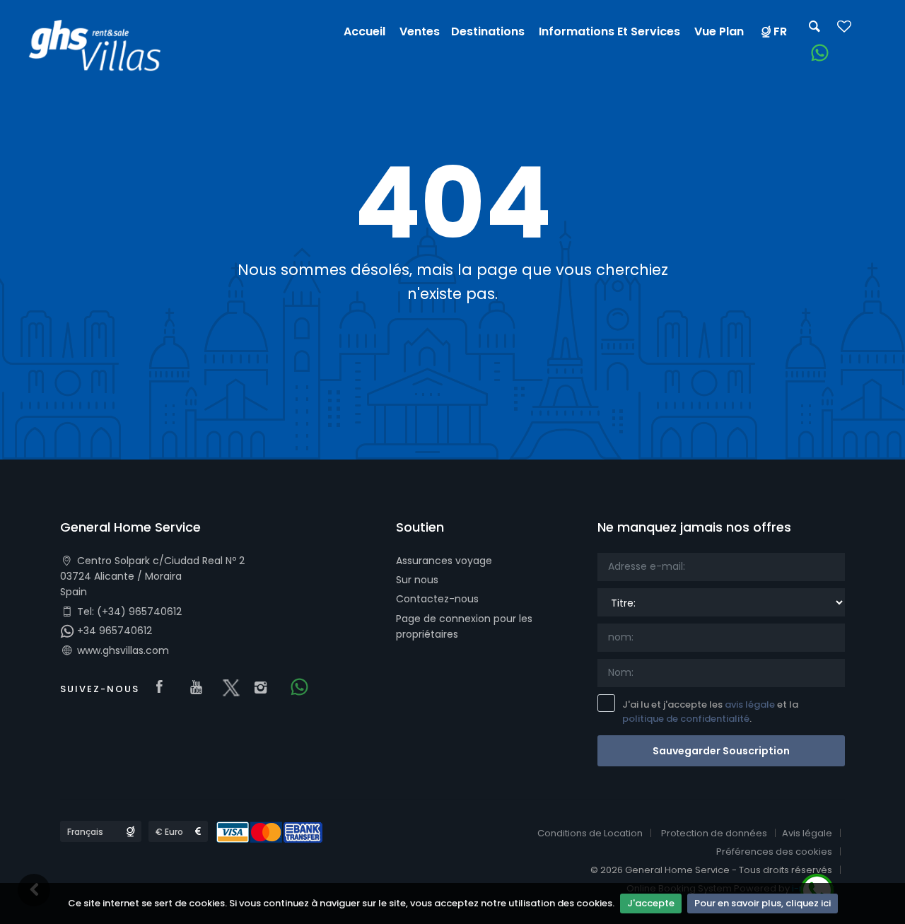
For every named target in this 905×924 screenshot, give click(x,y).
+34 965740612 (113, 631)
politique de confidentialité (685, 718)
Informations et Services (609, 31)
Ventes (419, 31)
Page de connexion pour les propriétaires (464, 626)
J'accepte (651, 903)
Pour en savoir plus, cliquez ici (762, 903)
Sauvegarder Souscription (721, 751)
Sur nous (417, 580)
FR (780, 31)
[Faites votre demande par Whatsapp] (814, 53)
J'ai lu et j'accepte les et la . (710, 712)
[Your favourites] (844, 30)
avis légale (750, 704)
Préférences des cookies (774, 851)
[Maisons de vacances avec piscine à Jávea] (100, 49)
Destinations (488, 31)
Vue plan (719, 31)
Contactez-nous (437, 599)
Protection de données (714, 833)
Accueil (364, 31)
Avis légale (807, 833)
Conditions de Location (590, 833)
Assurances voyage (444, 561)
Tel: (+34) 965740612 (128, 611)
